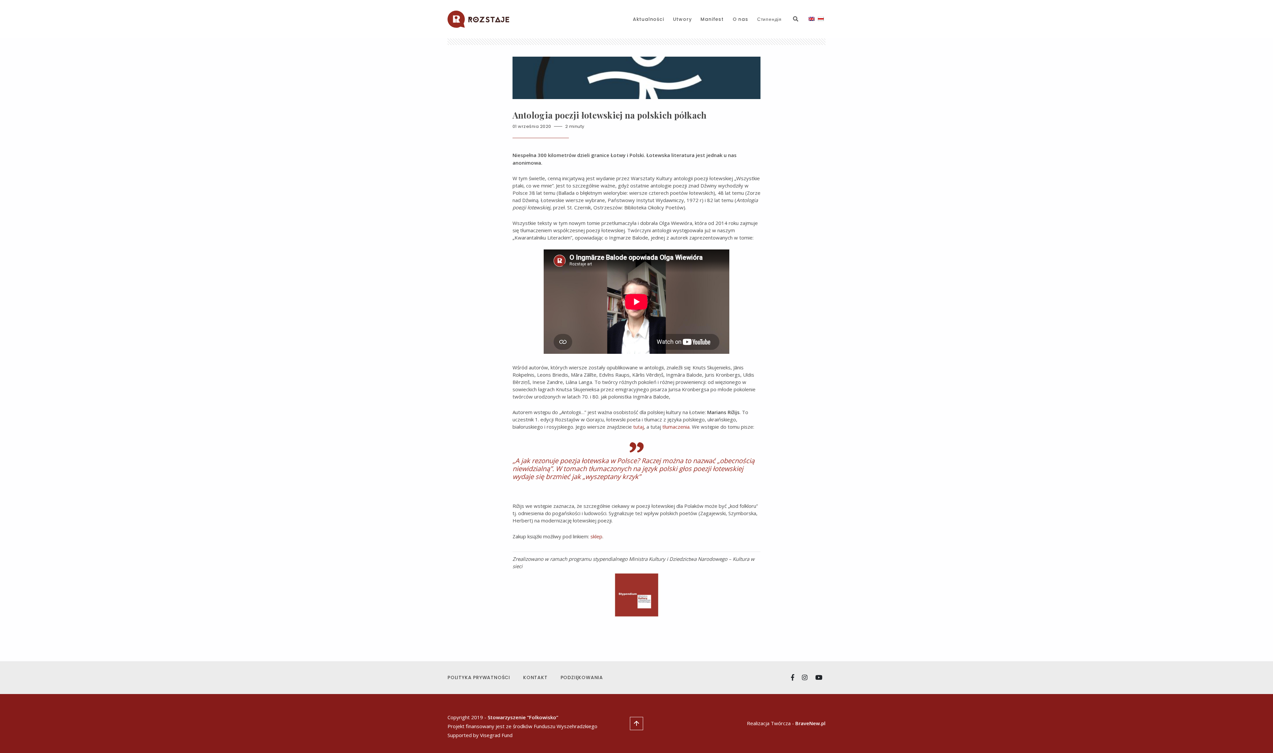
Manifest (711, 19)
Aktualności (648, 19)
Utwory (682, 19)
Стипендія (769, 19)
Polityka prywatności (479, 677)
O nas (740, 19)
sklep (596, 536)
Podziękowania (582, 677)
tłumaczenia (676, 426)
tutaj (638, 426)
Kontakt (535, 677)
